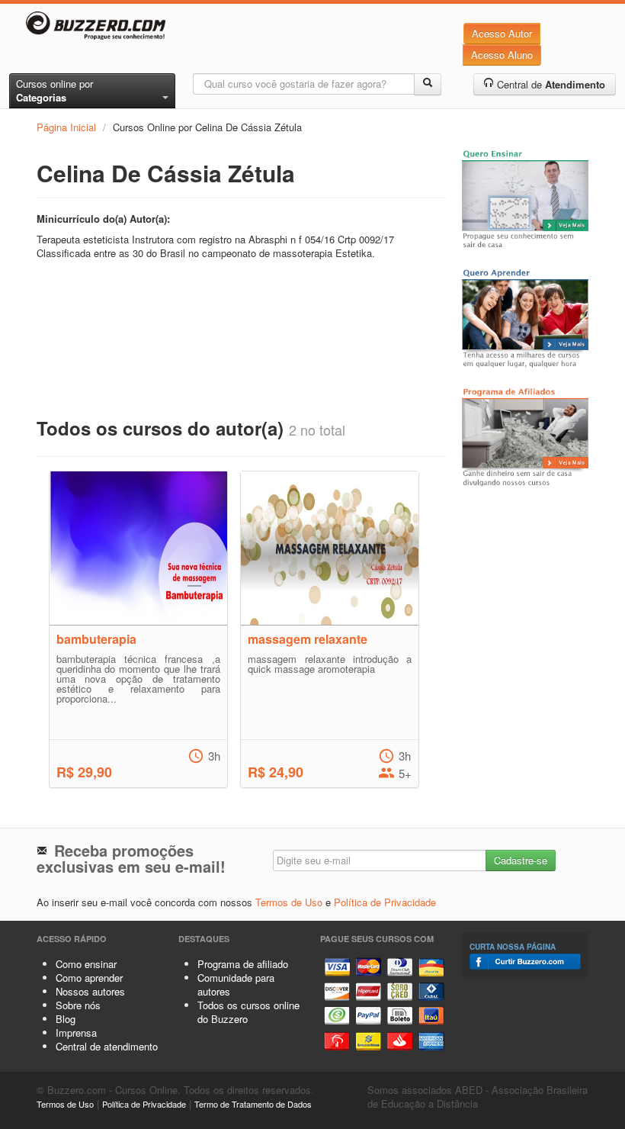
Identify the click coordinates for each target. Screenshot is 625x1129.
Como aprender (89, 977)
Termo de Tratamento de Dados (253, 1104)
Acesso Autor (502, 33)
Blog (65, 1019)
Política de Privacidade (385, 902)
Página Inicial (66, 127)
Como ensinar (86, 964)
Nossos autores (90, 991)
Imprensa (76, 1032)
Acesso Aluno (502, 54)
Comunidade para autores (235, 984)
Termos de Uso (288, 902)
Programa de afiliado (242, 964)
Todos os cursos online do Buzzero (248, 1012)
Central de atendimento (107, 1046)
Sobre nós (78, 1005)
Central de (549, 84)
